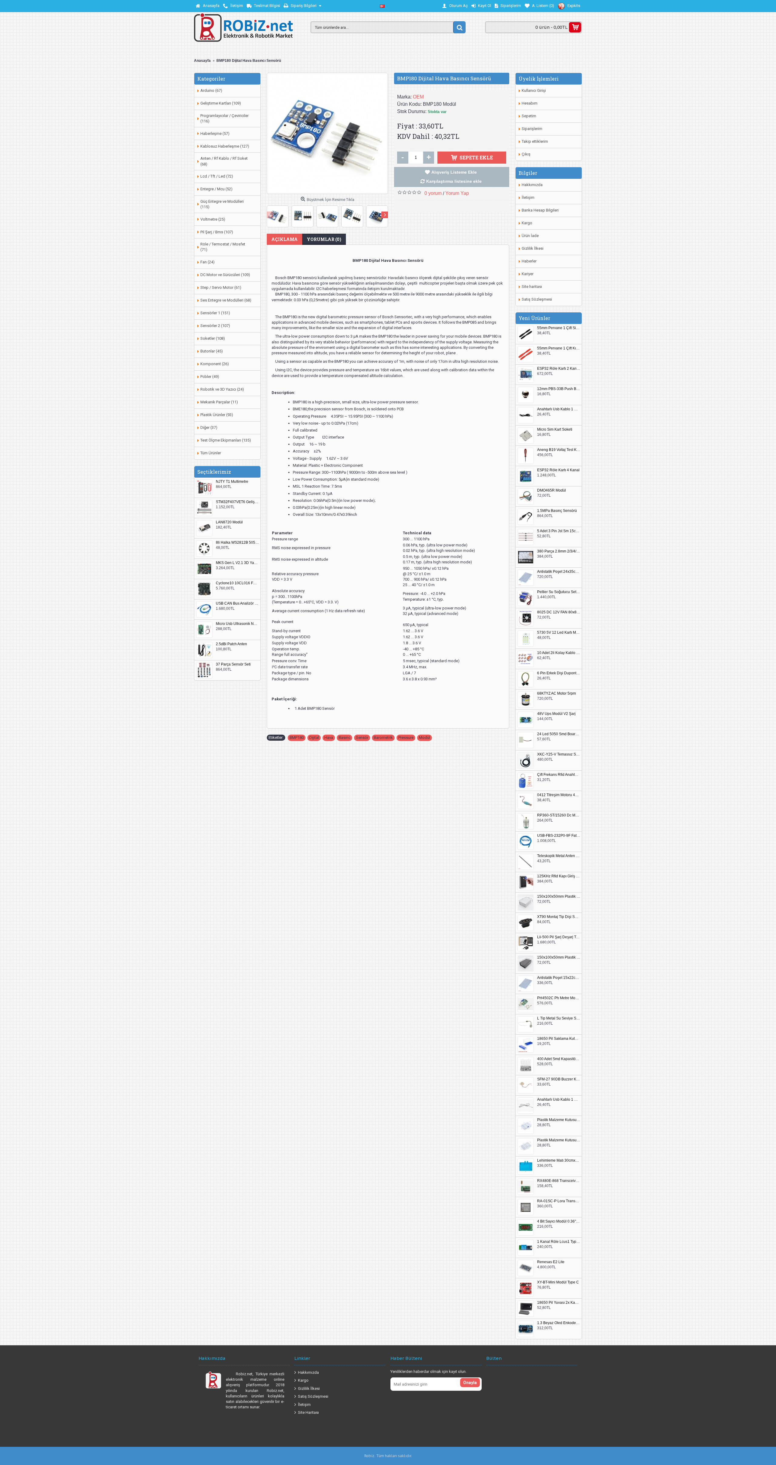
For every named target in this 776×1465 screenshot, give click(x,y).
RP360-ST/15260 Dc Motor (558, 815)
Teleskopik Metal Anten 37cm (558, 856)
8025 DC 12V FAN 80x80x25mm (558, 612)
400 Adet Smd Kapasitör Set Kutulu (558, 1059)
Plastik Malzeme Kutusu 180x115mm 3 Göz (558, 1140)
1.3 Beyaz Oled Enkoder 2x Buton (558, 1323)
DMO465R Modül (551, 490)
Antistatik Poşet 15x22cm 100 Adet (558, 978)
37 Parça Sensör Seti (233, 664)
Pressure (405, 737)
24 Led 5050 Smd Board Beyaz (558, 734)
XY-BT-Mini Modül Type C (558, 1282)
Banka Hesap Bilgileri (540, 210)
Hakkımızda (532, 184)
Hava (328, 737)
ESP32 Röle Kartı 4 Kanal (558, 470)
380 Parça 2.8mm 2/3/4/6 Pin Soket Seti (558, 551)
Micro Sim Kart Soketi (554, 430)
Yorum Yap (457, 193)
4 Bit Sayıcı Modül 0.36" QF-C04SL (558, 1221)
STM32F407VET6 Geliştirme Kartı (237, 502)
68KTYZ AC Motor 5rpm (556, 694)
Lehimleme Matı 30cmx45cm (558, 1161)
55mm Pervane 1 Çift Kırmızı (558, 348)
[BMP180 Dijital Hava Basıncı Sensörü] (327, 133)
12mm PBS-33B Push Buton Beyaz (558, 389)
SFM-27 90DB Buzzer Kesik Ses (558, 1079)
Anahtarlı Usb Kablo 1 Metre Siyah (558, 409)
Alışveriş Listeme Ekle (454, 172)
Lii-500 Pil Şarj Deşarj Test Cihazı (558, 937)
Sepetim (529, 116)
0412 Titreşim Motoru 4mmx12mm (558, 795)
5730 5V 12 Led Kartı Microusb (558, 633)
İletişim (528, 197)
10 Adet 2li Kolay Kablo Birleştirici (558, 653)
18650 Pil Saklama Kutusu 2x (558, 1039)
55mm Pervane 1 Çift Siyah (558, 328)
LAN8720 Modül (229, 522)
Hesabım (529, 103)
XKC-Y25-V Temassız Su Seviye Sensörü (558, 754)
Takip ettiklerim (535, 141)
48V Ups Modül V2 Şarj (556, 714)
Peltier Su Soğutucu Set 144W (558, 592)
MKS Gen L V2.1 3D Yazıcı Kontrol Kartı (237, 563)
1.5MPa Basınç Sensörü (557, 511)
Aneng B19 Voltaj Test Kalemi (558, 450)
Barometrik (383, 737)
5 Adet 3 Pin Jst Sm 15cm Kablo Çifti (558, 531)
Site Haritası (308, 1412)
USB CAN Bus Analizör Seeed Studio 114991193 (237, 604)
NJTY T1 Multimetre (232, 482)
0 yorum (433, 193)
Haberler (529, 261)
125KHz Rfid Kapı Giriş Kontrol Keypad (558, 876)
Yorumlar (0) (324, 239)
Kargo (527, 223)
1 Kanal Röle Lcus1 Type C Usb (558, 1242)
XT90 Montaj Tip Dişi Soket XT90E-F (558, 917)
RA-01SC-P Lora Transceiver (558, 1201)
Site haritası (532, 286)
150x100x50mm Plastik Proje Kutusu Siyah (558, 957)
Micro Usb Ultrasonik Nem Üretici (237, 624)
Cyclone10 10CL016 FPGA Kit (237, 583)
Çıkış (526, 154)
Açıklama (284, 239)
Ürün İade (530, 235)
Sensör (362, 737)
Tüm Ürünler (210, 453)
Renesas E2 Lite (550, 1262)
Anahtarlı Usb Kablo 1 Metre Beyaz (558, 1100)
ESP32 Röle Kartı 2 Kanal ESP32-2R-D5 (558, 369)
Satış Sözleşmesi (537, 299)
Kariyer (528, 274)
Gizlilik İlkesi (533, 248)
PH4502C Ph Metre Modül (558, 998)
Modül (424, 737)
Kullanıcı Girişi (534, 90)
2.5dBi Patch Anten (231, 644)
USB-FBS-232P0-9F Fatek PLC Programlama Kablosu (558, 836)
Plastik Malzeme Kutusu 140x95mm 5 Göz (558, 1120)
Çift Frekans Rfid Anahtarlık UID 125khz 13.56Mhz (558, 775)
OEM (418, 96)
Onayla (470, 1382)
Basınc (344, 737)
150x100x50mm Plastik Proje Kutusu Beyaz (558, 897)
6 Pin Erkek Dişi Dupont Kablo (558, 673)
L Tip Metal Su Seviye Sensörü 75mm (558, 1018)
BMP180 (296, 737)
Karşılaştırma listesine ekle (454, 181)
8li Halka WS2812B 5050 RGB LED (237, 543)
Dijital (314, 737)
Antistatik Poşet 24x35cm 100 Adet (558, 572)
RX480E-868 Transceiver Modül (558, 1181)
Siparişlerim (532, 128)
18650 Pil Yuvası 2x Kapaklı (558, 1303)
